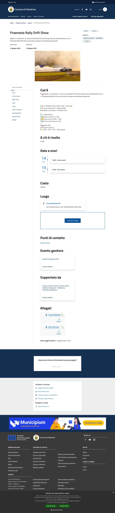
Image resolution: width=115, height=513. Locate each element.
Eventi (30, 23)
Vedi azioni (94, 31)
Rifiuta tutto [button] (64, 506)
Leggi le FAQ (36, 485)
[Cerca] (105, 9)
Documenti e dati (13, 470)
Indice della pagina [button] (17, 87)
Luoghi (85, 467)
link (67, 502)
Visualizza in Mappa (72, 221)
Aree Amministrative (14, 455)
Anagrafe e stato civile (39, 452)
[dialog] (57, 502)
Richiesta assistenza (39, 488)
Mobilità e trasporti (38, 467)
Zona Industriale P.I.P (53, 203)
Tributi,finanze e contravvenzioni (67, 457)
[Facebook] (81, 9)
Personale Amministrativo (15, 467)
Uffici (9, 458)
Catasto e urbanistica (39, 464)
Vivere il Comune (21, 23)
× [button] (113, 492)
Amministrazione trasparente (66, 479)
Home (11, 23)
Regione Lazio (12, 2)
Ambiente (60, 460)
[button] (57, 510)
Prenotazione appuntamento (41, 479)
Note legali (61, 485)
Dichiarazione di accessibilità (66, 488)
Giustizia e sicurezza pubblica (66, 454)
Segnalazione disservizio (40, 482)
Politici (10, 464)
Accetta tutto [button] (51, 506)
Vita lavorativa (37, 458)
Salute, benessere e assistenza (66, 463)
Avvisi (84, 458)
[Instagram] (90, 9)
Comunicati (86, 455)
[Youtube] (85, 9)
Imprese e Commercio (39, 461)
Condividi (85, 31)
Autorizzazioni (62, 466)
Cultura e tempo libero (39, 455)
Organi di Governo (13, 452)
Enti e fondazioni (13, 461)
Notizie (85, 452)
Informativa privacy (63, 482)
